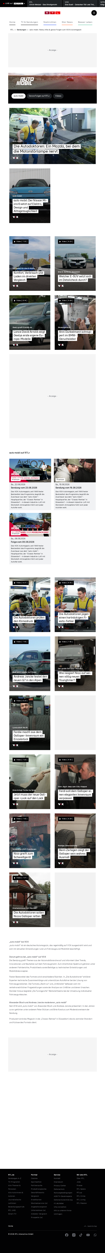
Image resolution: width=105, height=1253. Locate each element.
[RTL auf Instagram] (73, 1235)
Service (57, 1175)
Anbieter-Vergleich (39, 1214)
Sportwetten (36, 1182)
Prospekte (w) (37, 1217)
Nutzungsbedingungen (63, 1193)
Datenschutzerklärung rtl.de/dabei (63, 1201)
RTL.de (11, 1175)
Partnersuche (36, 1185)
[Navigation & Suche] (94, 13)
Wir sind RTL (82, 1175)
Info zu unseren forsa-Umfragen (63, 1212)
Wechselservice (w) (39, 1203)
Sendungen (21, 30)
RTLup (79, 1193)
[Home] (52, 12)
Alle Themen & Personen (14, 1187)
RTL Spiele (81, 1189)
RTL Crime (81, 1196)
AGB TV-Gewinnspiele (63, 1196)
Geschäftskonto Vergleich (37, 1194)
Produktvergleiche (38, 1189)
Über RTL (80, 1178)
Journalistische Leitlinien (14, 1201)
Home (10, 1226)
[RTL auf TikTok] (81, 1235)
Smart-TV (12, 1214)
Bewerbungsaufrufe (16, 1207)
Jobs (79, 1182)
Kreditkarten (36, 1200)
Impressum (58, 1182)
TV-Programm (14, 1182)
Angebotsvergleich (39, 1207)
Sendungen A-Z (14, 1178)
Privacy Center (60, 1186)
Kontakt (57, 1178)
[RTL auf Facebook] (66, 1235)
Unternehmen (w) (38, 1210)
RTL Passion (82, 1203)
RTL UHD (12, 1210)
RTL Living (81, 1200)
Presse (79, 1185)
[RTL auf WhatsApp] (95, 1235)
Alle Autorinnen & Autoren (15, 1194)
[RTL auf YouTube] (88, 1235)
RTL (12, 30)
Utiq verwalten (60, 1207)
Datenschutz (59, 1189)
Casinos (34, 1178)
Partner (34, 1175)
